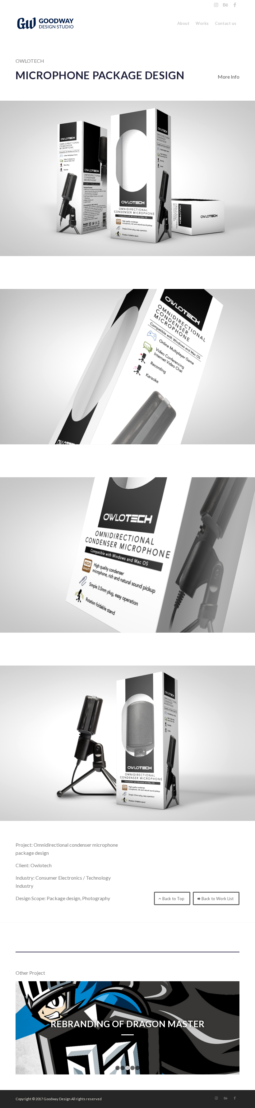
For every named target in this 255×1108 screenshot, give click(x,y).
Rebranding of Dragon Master (128, 1024)
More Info (228, 77)
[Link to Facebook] (234, 4)
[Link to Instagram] (215, 4)
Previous (29, 1028)
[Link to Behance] (225, 4)
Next (225, 1028)
